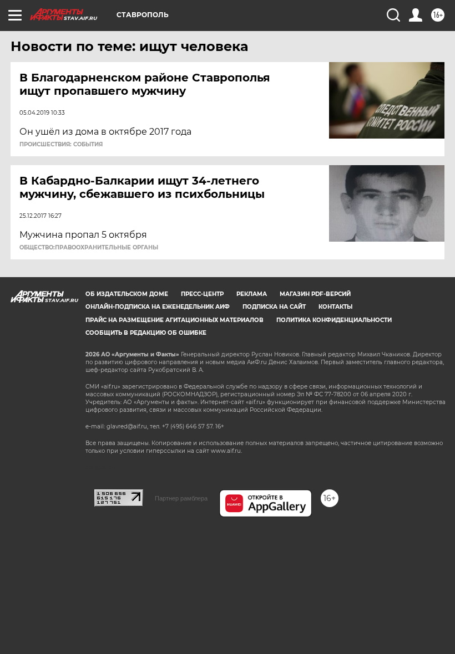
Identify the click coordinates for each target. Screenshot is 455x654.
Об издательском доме (126, 294)
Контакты (335, 306)
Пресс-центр (202, 294)
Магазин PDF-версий (315, 294)
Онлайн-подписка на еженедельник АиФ (157, 306)
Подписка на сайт (274, 306)
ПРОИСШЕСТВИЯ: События (61, 144)
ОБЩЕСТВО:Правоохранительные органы (88, 248)
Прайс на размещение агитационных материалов (174, 320)
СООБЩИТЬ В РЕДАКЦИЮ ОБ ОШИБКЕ (145, 332)
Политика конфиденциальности (334, 320)
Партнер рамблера (181, 498)
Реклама (251, 294)
